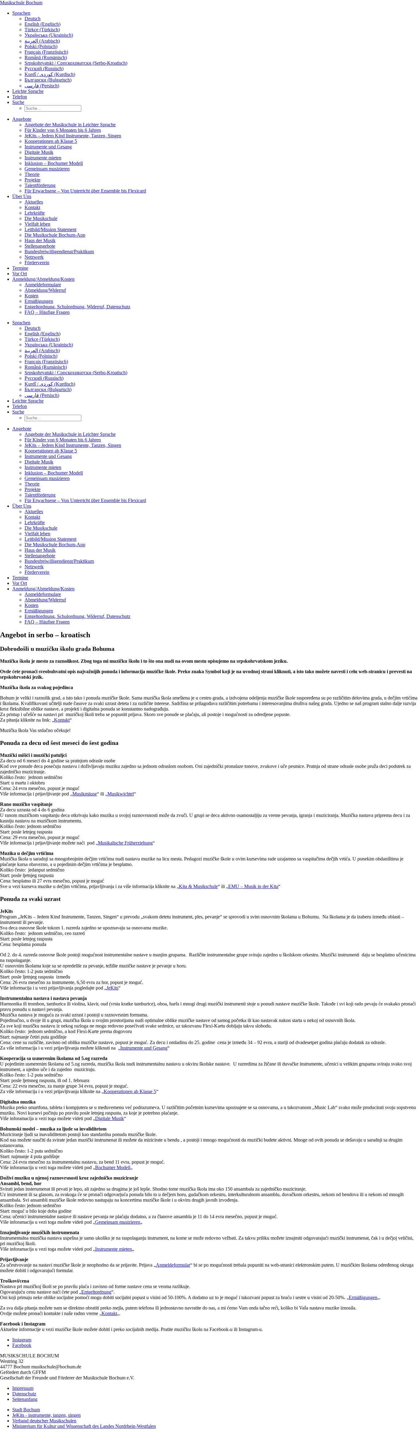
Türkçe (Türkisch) (42, 29)
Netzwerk (34, 257)
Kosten (31, 295)
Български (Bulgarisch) (48, 79)
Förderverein (37, 262)
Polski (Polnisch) (41, 46)
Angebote (21, 119)
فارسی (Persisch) (42, 85)
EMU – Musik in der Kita (253, 886)
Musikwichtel (120, 793)
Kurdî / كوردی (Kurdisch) (50, 74)
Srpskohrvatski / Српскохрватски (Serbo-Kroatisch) (76, 63)
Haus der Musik (40, 240)
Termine (20, 268)
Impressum (22, 1388)
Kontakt (32, 207)
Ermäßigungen (39, 301)
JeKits (112, 987)
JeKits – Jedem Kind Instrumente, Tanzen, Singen (73, 135)
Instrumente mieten (43, 157)
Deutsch (32, 18)
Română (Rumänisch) (46, 57)
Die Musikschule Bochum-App (55, 235)
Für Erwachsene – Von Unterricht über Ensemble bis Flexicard (85, 190)
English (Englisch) (42, 24)
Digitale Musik (39, 152)
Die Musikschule (41, 218)
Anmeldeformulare (43, 284)
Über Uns (21, 196)
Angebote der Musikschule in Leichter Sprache (70, 124)
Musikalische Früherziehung (125, 842)
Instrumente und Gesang (48, 146)
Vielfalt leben (37, 224)
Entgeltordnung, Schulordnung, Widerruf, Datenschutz (77, 306)
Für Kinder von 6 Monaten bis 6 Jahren (63, 130)
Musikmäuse (84, 793)
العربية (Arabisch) (42, 41)
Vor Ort (19, 273)
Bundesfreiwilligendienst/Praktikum (59, 251)
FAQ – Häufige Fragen (47, 312)
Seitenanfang (24, 1399)
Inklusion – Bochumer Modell (54, 163)
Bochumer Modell (112, 1167)
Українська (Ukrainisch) (49, 35)
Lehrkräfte (35, 212)
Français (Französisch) (46, 52)
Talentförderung (40, 185)
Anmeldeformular (173, 1265)
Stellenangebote (40, 246)
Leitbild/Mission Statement (50, 229)
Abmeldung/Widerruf (45, 290)
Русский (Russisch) (44, 68)
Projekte (32, 179)
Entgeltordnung (96, 1292)
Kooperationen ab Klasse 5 (51, 141)
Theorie (32, 174)
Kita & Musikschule (198, 886)
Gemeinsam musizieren (47, 168)
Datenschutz (24, 1393)
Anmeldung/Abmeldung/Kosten (43, 279)
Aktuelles (34, 201)
